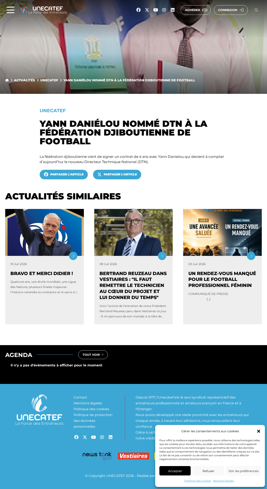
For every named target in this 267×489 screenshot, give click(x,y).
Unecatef (49, 80)
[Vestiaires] (133, 457)
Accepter (175, 471)
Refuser (208, 471)
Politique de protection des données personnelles (93, 420)
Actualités (24, 80)
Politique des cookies (197, 480)
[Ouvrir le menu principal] (10, 10)
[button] (259, 431)
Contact (80, 397)
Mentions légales (223, 480)
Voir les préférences (243, 471)
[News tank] (97, 456)
